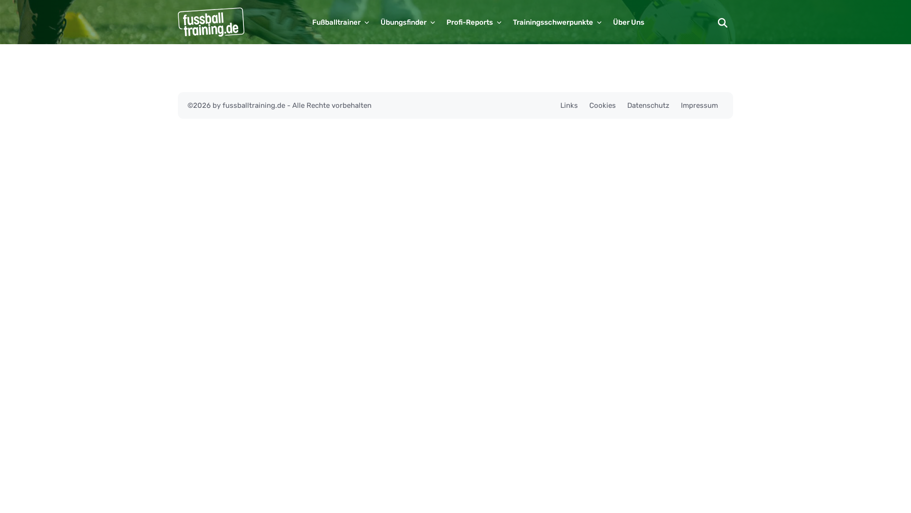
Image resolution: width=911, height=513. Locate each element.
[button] (722, 22)
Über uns (628, 22)
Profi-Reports (469, 22)
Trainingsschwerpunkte (553, 22)
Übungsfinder (404, 22)
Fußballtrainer (336, 22)
